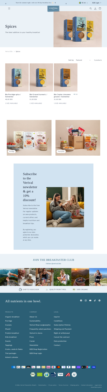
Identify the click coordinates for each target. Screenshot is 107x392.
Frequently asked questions (40, 329)
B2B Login (95, 3)
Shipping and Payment (63, 329)
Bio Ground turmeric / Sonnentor (38, 95)
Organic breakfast (12, 317)
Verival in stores (36, 333)
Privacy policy (52, 385)
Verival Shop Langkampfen (40, 325)
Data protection (60, 341)
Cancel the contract (62, 337)
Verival (22, 385)
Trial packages (10, 353)
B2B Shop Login (36, 353)
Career (32, 341)
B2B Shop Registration (38, 349)
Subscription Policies (62, 325)
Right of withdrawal (62, 333)
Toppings (8, 345)
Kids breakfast (11, 337)
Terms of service (63, 385)
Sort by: (71, 60)
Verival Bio (9, 51)
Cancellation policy (96, 387)
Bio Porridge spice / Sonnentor (13, 95)
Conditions (58, 321)
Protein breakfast (12, 333)
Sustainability (35, 321)
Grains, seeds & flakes (14, 349)
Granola (8, 325)
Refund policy (42, 385)
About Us (33, 317)
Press (32, 337)
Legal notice (98, 385)
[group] (9, 277)
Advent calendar (11, 357)
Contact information (87, 385)
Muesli (8, 329)
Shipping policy (74, 385)
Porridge (8, 321)
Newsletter (34, 345)
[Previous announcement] (6, 4)
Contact (57, 345)
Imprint (57, 317)
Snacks (8, 341)
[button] (9, 8)
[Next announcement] (66, 4)
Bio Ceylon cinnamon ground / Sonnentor (62, 95)
